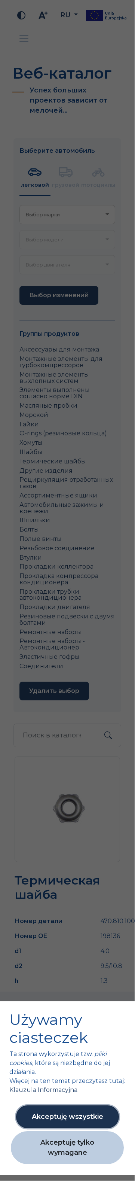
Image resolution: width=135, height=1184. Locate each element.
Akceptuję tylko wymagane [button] (67, 1147)
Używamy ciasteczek (48, 1029)
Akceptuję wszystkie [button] (67, 1117)
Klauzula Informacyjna (43, 1089)
